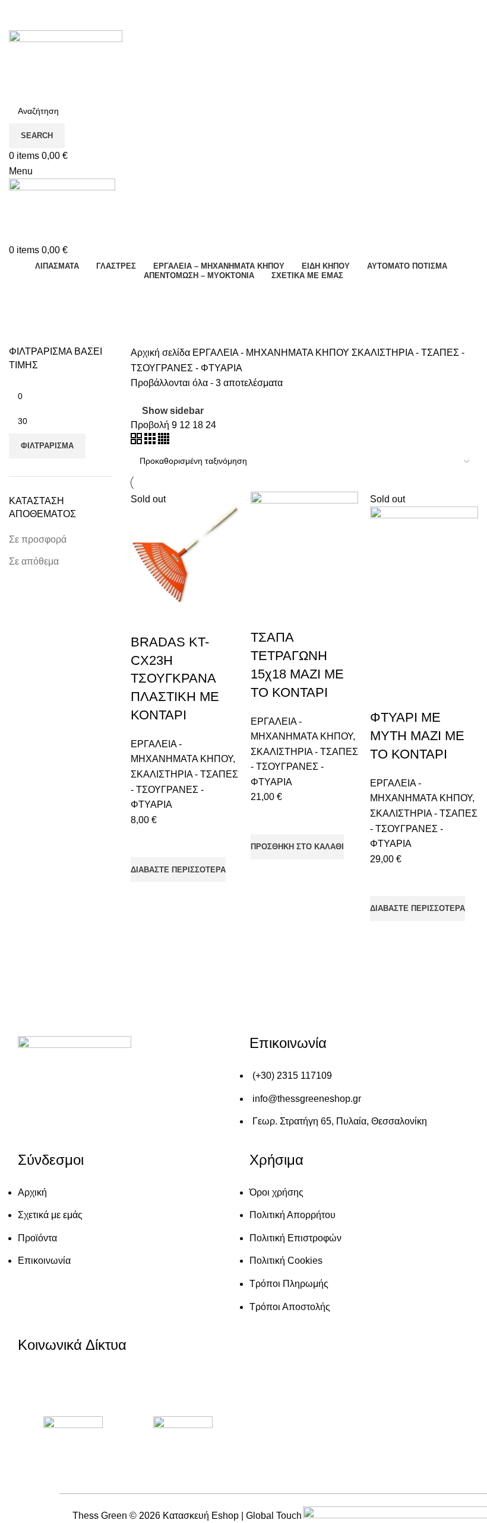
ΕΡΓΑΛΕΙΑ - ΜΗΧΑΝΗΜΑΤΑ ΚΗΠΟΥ (272, 353)
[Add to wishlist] (145, 842)
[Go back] (24, 295)
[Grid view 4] (163, 441)
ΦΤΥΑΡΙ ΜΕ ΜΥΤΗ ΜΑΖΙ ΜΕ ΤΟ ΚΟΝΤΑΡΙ (417, 736)
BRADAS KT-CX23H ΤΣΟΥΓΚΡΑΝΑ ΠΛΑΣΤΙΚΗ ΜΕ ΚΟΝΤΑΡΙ (175, 678)
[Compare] (145, 618)
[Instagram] (73, 1385)
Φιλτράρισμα (47, 445)
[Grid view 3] (151, 441)
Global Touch (274, 1516)
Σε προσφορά (38, 539)
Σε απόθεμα (34, 561)
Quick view (145, 897)
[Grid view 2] (137, 441)
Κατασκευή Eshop (201, 1516)
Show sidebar (173, 411)
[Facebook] (33, 1385)
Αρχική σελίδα (161, 353)
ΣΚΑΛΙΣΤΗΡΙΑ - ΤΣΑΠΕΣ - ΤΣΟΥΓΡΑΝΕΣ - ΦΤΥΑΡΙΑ (184, 789)
